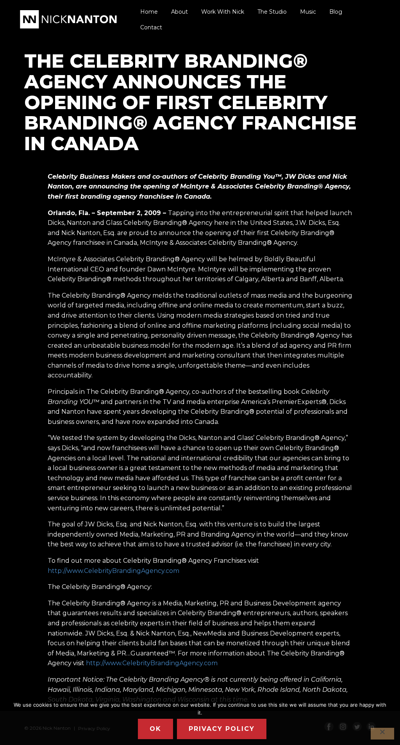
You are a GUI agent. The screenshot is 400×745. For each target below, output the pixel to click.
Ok (155, 728)
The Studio (272, 11)
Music (308, 11)
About (179, 11)
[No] (382, 734)
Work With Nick (222, 11)
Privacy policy (222, 728)
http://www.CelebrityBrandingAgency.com (113, 570)
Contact (151, 27)
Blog (335, 11)
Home (149, 11)
